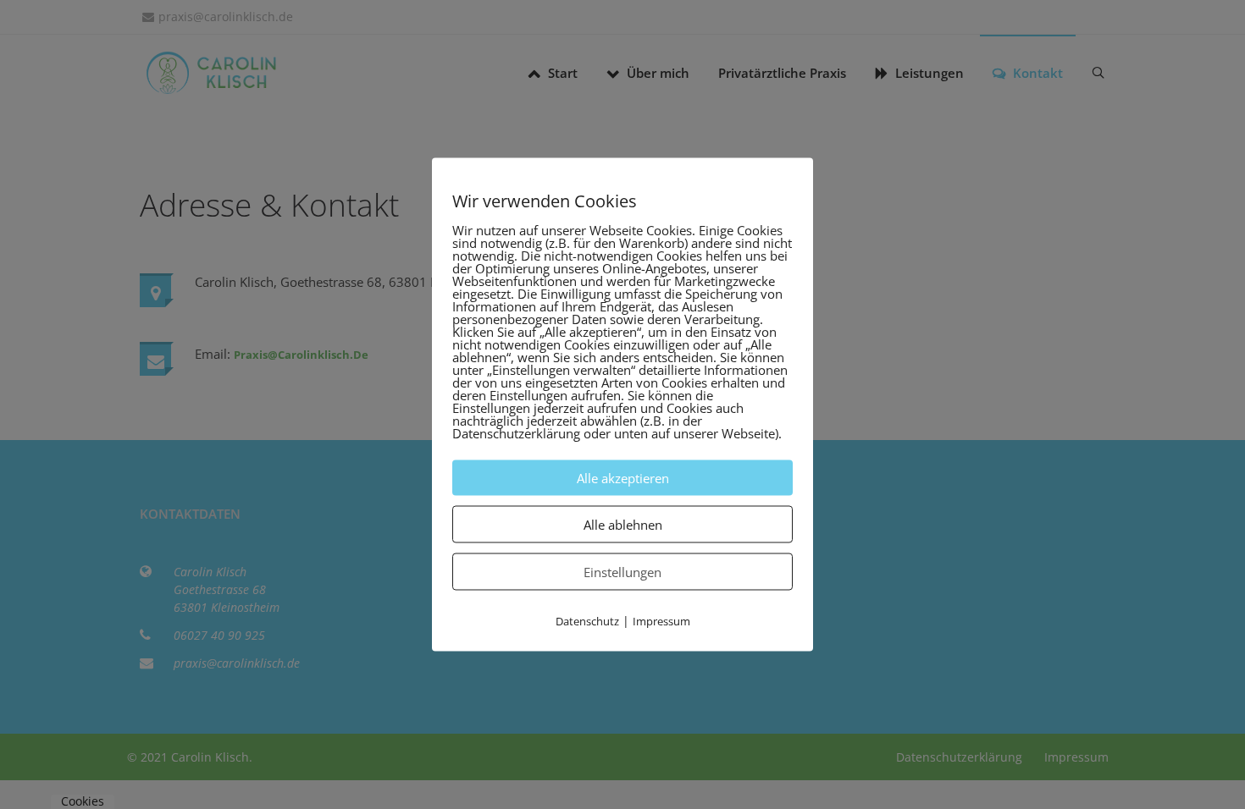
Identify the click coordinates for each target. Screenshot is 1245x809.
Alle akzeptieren (623, 478)
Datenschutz (587, 621)
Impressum (661, 621)
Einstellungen (622, 572)
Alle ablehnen (623, 524)
